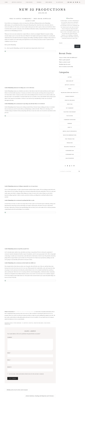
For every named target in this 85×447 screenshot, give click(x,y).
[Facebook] (65, 165)
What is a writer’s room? (64, 62)
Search (60, 43)
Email (9, 360)
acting (70, 77)
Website (9, 367)
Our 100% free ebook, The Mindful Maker (24, 311)
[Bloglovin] (74, 165)
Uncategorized (70, 158)
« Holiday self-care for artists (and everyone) (17, 389)
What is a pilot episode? (64, 59)
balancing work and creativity (69, 92)
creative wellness (38, 322)
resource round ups (69, 146)
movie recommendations (69, 135)
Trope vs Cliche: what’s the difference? (68, 57)
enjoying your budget (70, 111)
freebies (70, 123)
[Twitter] (67, 165)
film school (47, 322)
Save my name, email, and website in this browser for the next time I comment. (26, 373)
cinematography (69, 96)
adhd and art (69, 81)
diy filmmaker (69, 108)
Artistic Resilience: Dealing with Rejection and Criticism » (40, 396)
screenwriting (70, 150)
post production (69, 139)
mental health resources (70, 131)
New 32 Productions (42, 9)
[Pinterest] (72, 165)
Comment (9, 337)
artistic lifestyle (28, 322)
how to (70, 127)
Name (9, 352)
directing (69, 104)
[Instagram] (69, 165)
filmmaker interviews (70, 119)
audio (69, 88)
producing (7, 324)
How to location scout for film (66, 66)
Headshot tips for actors (64, 64)
